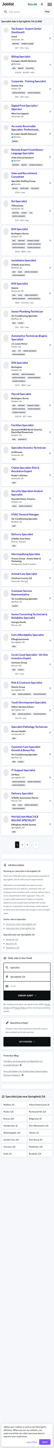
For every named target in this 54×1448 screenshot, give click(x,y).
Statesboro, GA (12, 947)
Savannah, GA (12, 939)
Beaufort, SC (11, 943)
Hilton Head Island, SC (39, 1104)
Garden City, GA (11, 1139)
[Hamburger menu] (50, 4)
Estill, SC (7, 1153)
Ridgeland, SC (35, 1118)
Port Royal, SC (35, 1139)
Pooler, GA (8, 1111)
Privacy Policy (19, 1008)
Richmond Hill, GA (37, 1111)
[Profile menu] (42, 4)
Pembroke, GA (35, 1146)
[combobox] (27, 967)
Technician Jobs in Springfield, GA (21, 924)
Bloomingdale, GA (11, 1132)
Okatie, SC (34, 1132)
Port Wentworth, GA (38, 1125)
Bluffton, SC (9, 1104)
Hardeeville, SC (10, 1125)
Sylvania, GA (9, 1146)
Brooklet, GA (35, 1153)
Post (32, 4)
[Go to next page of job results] (36, 844)
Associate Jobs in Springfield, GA (20, 928)
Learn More (32, 1442)
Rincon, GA (8, 1118)
